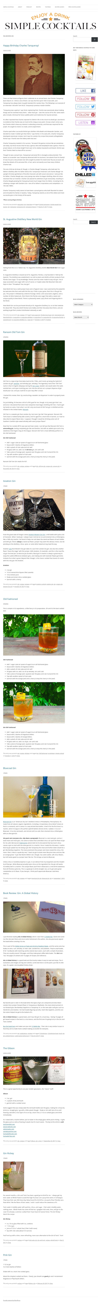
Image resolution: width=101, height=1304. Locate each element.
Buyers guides (59, 7)
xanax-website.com (9, 1127)
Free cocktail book (74, 7)
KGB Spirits (23, 843)
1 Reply (5, 486)
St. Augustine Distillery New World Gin (22, 219)
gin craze (36, 386)
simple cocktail (59, 753)
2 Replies (5, 337)
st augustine (16, 317)
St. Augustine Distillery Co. (19, 320)
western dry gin (7, 586)
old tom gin (42, 466)
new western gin (59, 315)
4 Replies (5, 604)
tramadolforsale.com (10, 1134)
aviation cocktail (41, 584)
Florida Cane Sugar (46, 315)
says (10, 549)
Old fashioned (43, 753)
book (60, 1033)
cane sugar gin (36, 315)
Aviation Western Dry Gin (37, 535)
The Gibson (9, 1048)
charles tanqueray (44, 204)
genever (16, 383)
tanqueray (13, 207)
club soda (32, 1240)
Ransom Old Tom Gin (14, 332)
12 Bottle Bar (48, 937)
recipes (22, 466)
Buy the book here (9, 1026)
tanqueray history (31, 207)
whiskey (27, 753)
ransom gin (56, 466)
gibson (33, 1141)
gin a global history (8, 1036)
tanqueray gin (21, 207)
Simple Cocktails (8, 7)
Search (75, 36)
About (20, 7)
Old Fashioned (10, 598)
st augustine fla (46, 317)
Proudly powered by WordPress (11, 1300)
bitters (31, 1283)
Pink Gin (7, 1254)
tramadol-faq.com (9, 1136)
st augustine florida (57, 317)
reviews (22, 315)
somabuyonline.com (9, 1131)
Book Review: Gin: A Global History (20, 893)
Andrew (48, 320)
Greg (50, 207)
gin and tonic (41, 1240)
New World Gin (7, 317)
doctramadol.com (9, 1124)
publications (23, 1033)
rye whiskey (51, 753)
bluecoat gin (45, 878)
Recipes (38, 7)
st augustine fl (37, 317)
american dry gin (36, 878)
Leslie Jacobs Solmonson (22, 1036)
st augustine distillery (26, 317)
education (21, 204)
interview (29, 204)
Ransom (25, 409)
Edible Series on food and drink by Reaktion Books (31, 946)
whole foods (54, 1240)
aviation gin (49, 584)
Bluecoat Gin (9, 768)
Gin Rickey (8, 1153)
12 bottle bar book (53, 1033)
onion (40, 1141)
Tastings (48, 7)
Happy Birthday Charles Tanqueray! (21, 45)
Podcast (29, 7)
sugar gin (30, 320)
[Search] (94, 39)
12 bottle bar (43, 1033)
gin (25, 204)
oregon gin (49, 466)
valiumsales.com (8, 1129)
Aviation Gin (9, 480)
